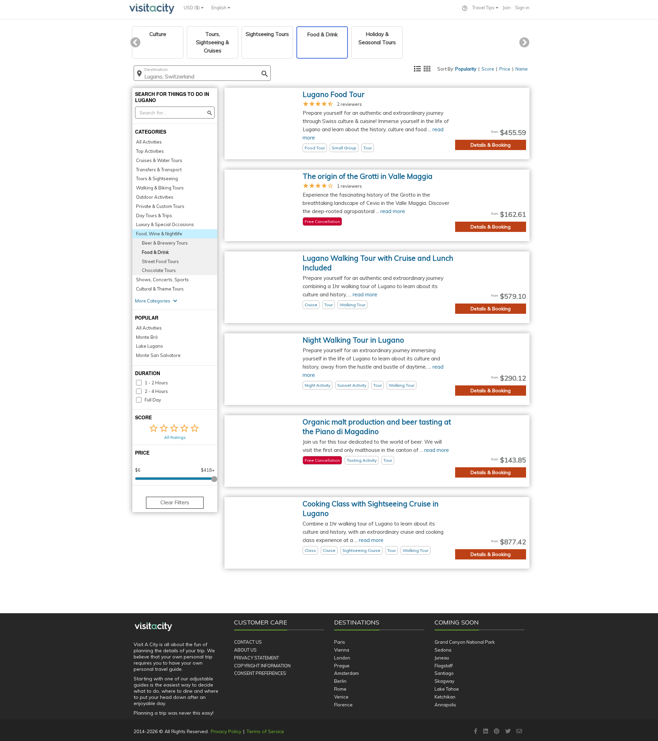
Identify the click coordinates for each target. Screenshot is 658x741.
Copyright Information (262, 665)
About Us (245, 650)
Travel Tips (484, 7)
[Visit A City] (153, 627)
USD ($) (192, 7)
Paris (339, 642)
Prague (342, 665)
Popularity (465, 69)
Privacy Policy (226, 731)
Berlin (340, 681)
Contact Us (248, 642)
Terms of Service (265, 731)
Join (507, 7)
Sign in (522, 7)
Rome (340, 689)
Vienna (341, 650)
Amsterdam (346, 673)
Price (504, 69)
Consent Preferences (260, 673)
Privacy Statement (256, 657)
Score (488, 69)
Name (521, 69)
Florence (343, 704)
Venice (341, 697)
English (219, 7)
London (342, 657)
